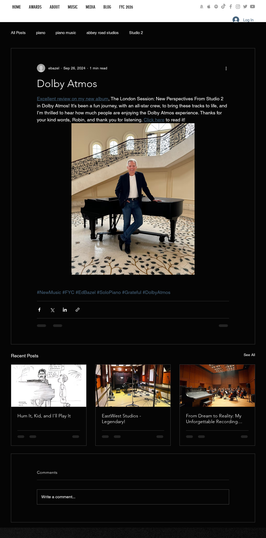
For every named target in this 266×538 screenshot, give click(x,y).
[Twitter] (245, 6)
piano (40, 32)
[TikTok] (223, 6)
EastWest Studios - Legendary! (121, 418)
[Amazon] (201, 6)
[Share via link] (77, 309)
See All (249, 355)
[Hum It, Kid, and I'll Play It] (48, 386)
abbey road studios (103, 32)
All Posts (18, 32)
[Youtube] (252, 6)
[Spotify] (216, 6)
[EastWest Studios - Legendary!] (133, 386)
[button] (54, 7)
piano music (66, 32)
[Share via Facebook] (39, 309)
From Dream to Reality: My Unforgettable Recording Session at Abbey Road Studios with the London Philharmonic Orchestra (213, 418)
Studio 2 (136, 32)
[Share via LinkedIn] (64, 309)
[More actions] (226, 68)
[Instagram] (238, 6)
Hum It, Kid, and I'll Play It (44, 416)
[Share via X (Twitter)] (52, 309)
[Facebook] (231, 6)
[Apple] (209, 6)
